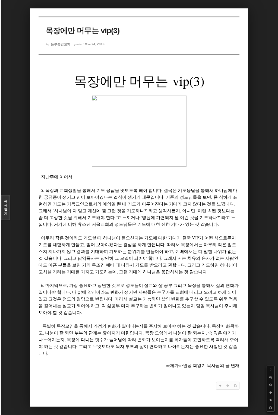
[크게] (270, 377)
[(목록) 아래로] (270, 400)
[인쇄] (270, 407)
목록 (5, 207)
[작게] (270, 385)
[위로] (270, 392)
